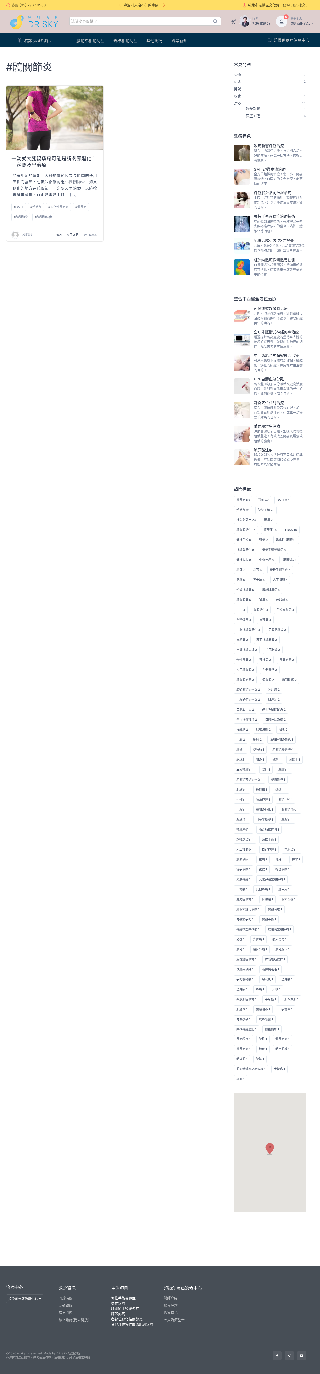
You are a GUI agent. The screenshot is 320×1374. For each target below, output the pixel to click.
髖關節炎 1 (283, 1039)
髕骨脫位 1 (283, 949)
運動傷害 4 (243, 620)
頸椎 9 (263, 540)
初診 (270, 81)
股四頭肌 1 (291, 999)
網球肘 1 (242, 759)
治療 (270, 103)
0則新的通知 (301, 21)
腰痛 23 (269, 520)
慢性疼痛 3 (243, 660)
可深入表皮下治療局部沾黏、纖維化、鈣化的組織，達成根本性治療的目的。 (278, 365)
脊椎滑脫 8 (243, 560)
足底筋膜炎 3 (277, 630)
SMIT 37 (283, 500)
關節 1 (260, 759)
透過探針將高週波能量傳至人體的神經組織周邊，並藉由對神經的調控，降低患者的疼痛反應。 (278, 341)
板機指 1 (261, 789)
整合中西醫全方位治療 (255, 298)
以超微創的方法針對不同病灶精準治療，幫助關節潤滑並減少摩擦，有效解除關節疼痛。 (278, 459)
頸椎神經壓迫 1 (246, 1029)
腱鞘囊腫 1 (278, 779)
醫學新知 (180, 40)
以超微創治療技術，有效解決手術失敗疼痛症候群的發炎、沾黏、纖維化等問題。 (278, 226)
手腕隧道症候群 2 (248, 699)
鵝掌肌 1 (242, 1059)
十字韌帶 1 (285, 1009)
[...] (73, 194)
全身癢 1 (242, 989)
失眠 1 (276, 989)
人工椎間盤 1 (245, 849)
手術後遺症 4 (285, 610)
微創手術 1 (269, 919)
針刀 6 (257, 570)
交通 (270, 74)
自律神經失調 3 (246, 650)
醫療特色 (242, 136)
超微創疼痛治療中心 (292, 40)
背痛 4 (263, 600)
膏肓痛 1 (258, 939)
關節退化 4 (261, 610)
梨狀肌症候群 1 (246, 999)
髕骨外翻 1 (260, 949)
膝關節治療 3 (245, 680)
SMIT (20, 207)
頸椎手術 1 (269, 839)
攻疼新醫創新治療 (269, 145)
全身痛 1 (287, 979)
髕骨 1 (240, 949)
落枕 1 (240, 939)
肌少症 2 (274, 699)
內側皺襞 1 (243, 1019)
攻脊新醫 (276, 108)
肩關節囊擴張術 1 (284, 749)
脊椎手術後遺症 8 (274, 550)
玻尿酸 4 (282, 600)
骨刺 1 (276, 759)
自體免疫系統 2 (275, 719)
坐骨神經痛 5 (245, 590)
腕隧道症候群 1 (246, 959)
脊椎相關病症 (126, 40)
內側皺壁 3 (269, 670)
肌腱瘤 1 (242, 789)
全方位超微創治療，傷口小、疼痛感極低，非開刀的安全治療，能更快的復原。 (278, 179)
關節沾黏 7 (289, 560)
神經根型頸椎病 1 (248, 929)
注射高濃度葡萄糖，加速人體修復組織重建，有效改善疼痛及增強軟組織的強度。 (278, 436)
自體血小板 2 (245, 709)
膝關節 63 (243, 500)
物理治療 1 (283, 869)
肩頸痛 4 (265, 620)
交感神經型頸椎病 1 (272, 879)
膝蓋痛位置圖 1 (269, 829)
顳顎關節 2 (289, 680)
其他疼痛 (154, 40)
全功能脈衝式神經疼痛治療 (276, 332)
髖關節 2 (268, 680)
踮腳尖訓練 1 (245, 969)
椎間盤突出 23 (246, 520)
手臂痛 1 (279, 1069)
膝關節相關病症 (90, 40)
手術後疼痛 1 (245, 979)
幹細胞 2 (242, 729)
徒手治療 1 (243, 869)
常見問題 (242, 64)
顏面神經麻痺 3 (266, 640)
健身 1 (280, 859)
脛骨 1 (240, 749)
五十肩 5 (259, 580)
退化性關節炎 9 (286, 540)
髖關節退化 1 (264, 809)
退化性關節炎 (59, 207)
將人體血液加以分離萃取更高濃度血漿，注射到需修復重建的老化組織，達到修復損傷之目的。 (278, 389)
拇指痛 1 (242, 799)
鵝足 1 (263, 1049)
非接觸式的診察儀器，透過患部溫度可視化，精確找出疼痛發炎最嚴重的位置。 (278, 269)
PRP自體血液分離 (269, 379)
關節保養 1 (289, 899)
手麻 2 (240, 739)
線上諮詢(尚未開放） (75, 1320)
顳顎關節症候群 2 (248, 689)
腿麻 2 (257, 739)
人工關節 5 (280, 580)
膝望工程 (276, 116)
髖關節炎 (22, 217)
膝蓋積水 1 (272, 1029)
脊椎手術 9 (243, 540)
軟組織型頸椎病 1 (279, 929)
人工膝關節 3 (245, 670)
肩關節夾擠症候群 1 (249, 779)
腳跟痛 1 (287, 819)
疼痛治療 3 (287, 660)
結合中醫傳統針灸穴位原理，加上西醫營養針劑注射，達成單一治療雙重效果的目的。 (278, 412)
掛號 (270, 89)
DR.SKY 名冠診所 (68, 1353)
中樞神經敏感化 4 (248, 630)
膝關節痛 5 (243, 600)
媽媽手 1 (281, 789)
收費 (270, 96)
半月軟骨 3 (273, 650)
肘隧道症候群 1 (275, 959)
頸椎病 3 (265, 660)
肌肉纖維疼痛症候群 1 (251, 1069)
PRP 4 (240, 610)
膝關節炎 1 (243, 1049)
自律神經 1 (269, 849)
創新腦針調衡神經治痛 (273, 192)
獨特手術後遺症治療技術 (274, 216)
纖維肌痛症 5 (271, 590)
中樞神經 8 (266, 560)
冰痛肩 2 (274, 689)
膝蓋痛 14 (270, 530)
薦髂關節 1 (263, 1009)
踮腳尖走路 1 (270, 969)
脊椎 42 (263, 500)
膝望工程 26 (266, 510)
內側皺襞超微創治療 (271, 308)
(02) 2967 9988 (33, 5)
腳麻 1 (240, 1079)
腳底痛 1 (258, 749)
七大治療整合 (174, 1320)
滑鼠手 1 (294, 759)
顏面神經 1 (263, 799)
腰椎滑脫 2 (263, 729)
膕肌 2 (283, 729)
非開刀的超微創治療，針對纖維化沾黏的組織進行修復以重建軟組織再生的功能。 (278, 318)
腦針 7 (240, 570)
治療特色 (171, 1312)
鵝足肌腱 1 (283, 1049)
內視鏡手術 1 (245, 919)
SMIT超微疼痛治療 (270, 169)
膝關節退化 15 (246, 530)
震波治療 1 (243, 859)
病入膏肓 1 (279, 939)
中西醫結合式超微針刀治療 (276, 355)
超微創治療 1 (245, 839)
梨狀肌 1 (267, 979)
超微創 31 (243, 510)
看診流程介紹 (36, 40)
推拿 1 (296, 859)
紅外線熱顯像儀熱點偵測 (274, 260)
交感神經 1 (243, 879)
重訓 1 (263, 859)
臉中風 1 (284, 889)
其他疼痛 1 (263, 889)
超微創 (37, 207)
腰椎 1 (263, 1039)
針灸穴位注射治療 (269, 402)
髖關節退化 (44, 217)
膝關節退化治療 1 (248, 909)
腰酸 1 (260, 1059)
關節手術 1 (285, 799)
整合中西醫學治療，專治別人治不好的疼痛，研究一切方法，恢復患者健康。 (278, 155)
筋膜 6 (240, 580)
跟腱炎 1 (242, 819)
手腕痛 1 (242, 809)
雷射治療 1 (291, 849)
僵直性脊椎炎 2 (246, 719)
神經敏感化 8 (245, 550)
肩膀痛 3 (242, 640)
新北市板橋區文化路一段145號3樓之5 (278, 5)
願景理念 (171, 1305)
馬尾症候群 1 (245, 899)
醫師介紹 (171, 1298)
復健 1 (263, 869)
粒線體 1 (267, 899)
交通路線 (66, 1305)
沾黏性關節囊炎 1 (281, 739)
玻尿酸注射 (263, 450)
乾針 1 (266, 769)
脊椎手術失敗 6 (280, 570)
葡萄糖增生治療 (267, 426)
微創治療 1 (275, 909)
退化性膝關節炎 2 (274, 709)
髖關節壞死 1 (290, 809)
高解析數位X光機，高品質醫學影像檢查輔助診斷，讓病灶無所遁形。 (279, 247)
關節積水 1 (243, 1039)
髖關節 (82, 207)
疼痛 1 (260, 989)
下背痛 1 (242, 889)
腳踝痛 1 (284, 769)
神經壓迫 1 (243, 829)
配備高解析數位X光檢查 (274, 240)
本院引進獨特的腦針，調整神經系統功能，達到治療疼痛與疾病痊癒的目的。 (278, 202)
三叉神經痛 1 (245, 769)
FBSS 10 (291, 530)
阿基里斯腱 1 (264, 819)
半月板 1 (270, 999)
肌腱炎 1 (242, 1009)
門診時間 (66, 1298)
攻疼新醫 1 (266, 1019)
